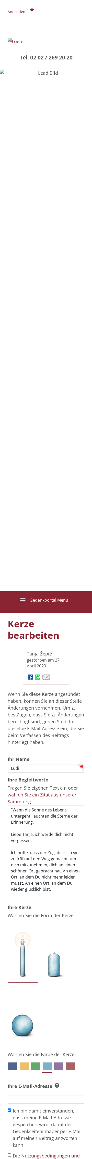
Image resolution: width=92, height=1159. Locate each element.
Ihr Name (19, 759)
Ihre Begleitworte (28, 780)
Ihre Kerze (19, 907)
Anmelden (16, 11)
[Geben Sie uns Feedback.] (32, 11)
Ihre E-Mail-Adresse (30, 1086)
